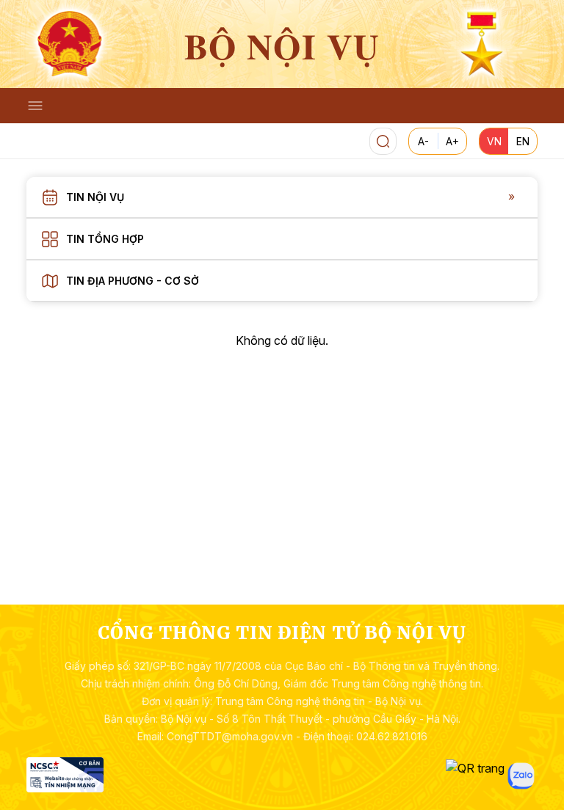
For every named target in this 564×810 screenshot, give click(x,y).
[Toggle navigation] (35, 105)
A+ (452, 141)
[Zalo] (521, 775)
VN (494, 141)
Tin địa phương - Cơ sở (132, 280)
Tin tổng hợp (105, 239)
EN (522, 141)
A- (423, 141)
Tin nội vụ (95, 197)
